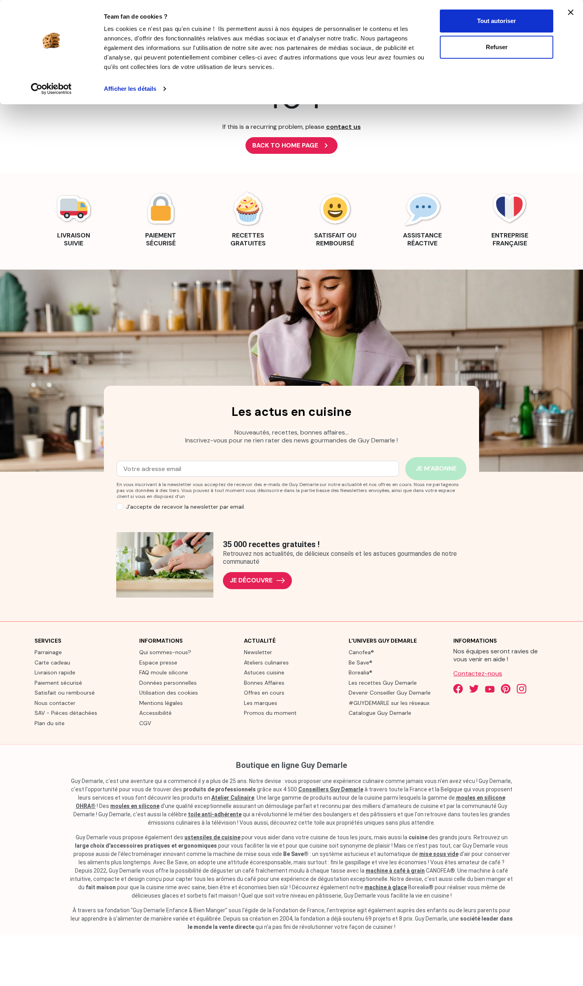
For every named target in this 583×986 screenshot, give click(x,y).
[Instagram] (521, 688)
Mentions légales (161, 702)
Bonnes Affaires (264, 682)
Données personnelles (168, 682)
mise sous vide (438, 854)
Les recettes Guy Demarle (383, 682)
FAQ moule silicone (163, 672)
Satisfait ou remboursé (65, 692)
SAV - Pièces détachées (66, 712)
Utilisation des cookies (168, 692)
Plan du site (50, 723)
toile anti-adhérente (215, 814)
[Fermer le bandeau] (570, 12)
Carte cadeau (52, 662)
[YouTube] (490, 689)
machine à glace (385, 887)
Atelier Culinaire (232, 798)
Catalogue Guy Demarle (380, 712)
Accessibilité (155, 712)
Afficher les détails (130, 88)
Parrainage (48, 652)
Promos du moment (270, 712)
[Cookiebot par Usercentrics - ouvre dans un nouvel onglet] (51, 89)
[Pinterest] (505, 688)
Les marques (260, 702)
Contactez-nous (477, 673)
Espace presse (158, 662)
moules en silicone (134, 806)
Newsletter (258, 652)
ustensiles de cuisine (212, 837)
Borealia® (360, 672)
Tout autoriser (496, 20)
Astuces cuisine (264, 672)
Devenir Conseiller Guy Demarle (390, 692)
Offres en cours (264, 692)
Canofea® (361, 652)
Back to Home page (291, 145)
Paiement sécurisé (58, 682)
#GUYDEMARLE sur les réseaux (389, 702)
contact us (343, 127)
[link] (73, 218)
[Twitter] (474, 688)
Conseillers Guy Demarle (330, 789)
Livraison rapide (55, 672)
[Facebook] (458, 688)
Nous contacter (55, 702)
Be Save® (360, 662)
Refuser (497, 47)
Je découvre (251, 580)
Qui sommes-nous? (165, 652)
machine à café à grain (395, 870)
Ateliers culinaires (266, 662)
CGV (145, 723)
